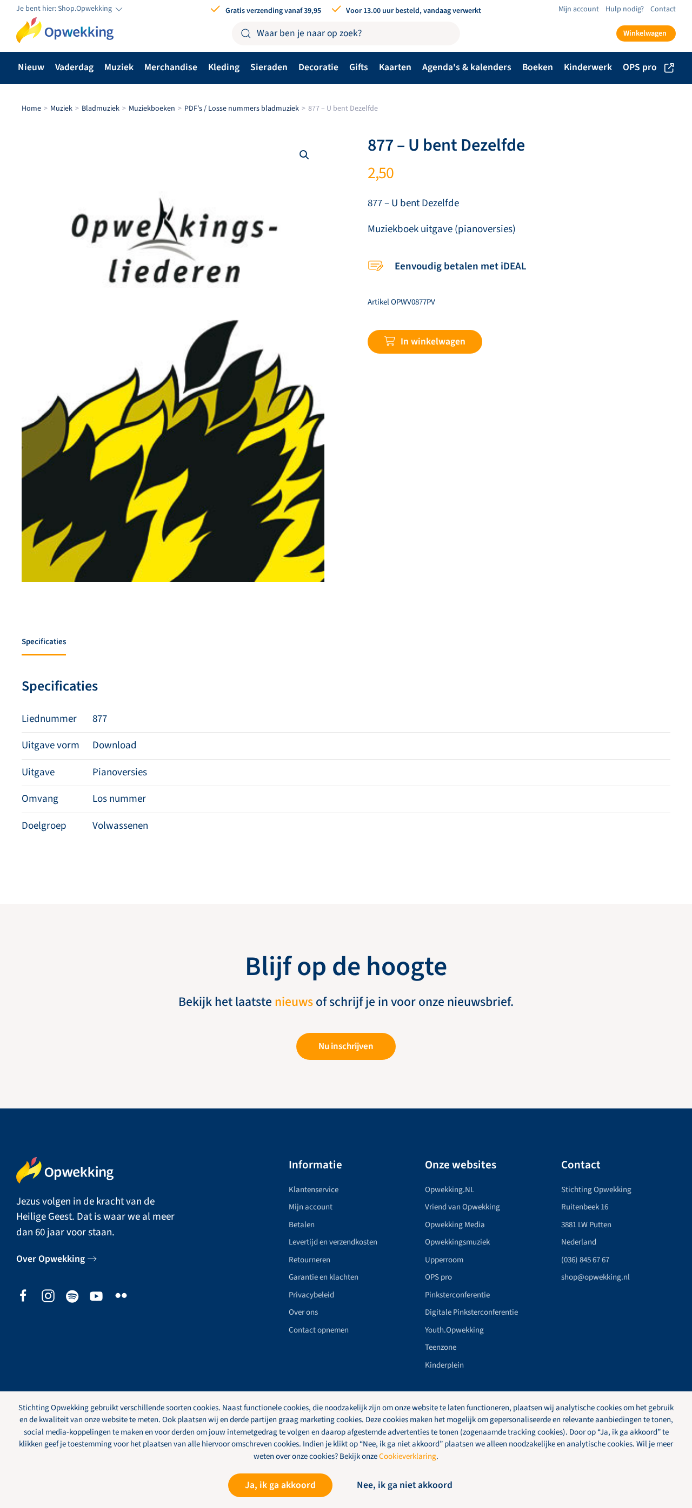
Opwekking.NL (449, 1189)
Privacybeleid (311, 1295)
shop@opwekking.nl (595, 1277)
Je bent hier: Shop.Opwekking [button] (65, 9)
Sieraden (269, 67)
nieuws (294, 1002)
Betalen (302, 1224)
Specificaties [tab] (44, 641)
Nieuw (31, 67)
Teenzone (440, 1347)
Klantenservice (313, 1189)
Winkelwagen (645, 33)
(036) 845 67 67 (585, 1260)
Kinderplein (444, 1365)
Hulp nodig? (625, 9)
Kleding (223, 67)
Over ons (303, 1312)
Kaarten (395, 67)
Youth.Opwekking (454, 1330)
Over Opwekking (50, 1259)
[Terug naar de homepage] (65, 30)
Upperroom (444, 1260)
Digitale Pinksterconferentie (471, 1312)
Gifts (358, 67)
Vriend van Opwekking (462, 1207)
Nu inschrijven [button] (346, 1046)
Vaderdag (74, 67)
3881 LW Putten (586, 1224)
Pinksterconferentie (457, 1295)
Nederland (578, 1242)
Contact (663, 9)
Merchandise (170, 67)
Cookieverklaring (407, 1456)
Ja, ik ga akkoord (280, 1485)
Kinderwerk (588, 67)
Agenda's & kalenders (466, 67)
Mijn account (578, 9)
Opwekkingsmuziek (457, 1242)
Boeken (537, 67)
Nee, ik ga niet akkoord (405, 1485)
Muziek (119, 67)
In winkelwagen (433, 341)
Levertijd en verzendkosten (333, 1242)
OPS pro (640, 67)
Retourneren (309, 1260)
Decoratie (318, 67)
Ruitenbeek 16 (584, 1207)
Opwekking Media (455, 1224)
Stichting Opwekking (596, 1189)
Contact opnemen (319, 1330)
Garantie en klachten (323, 1277)
